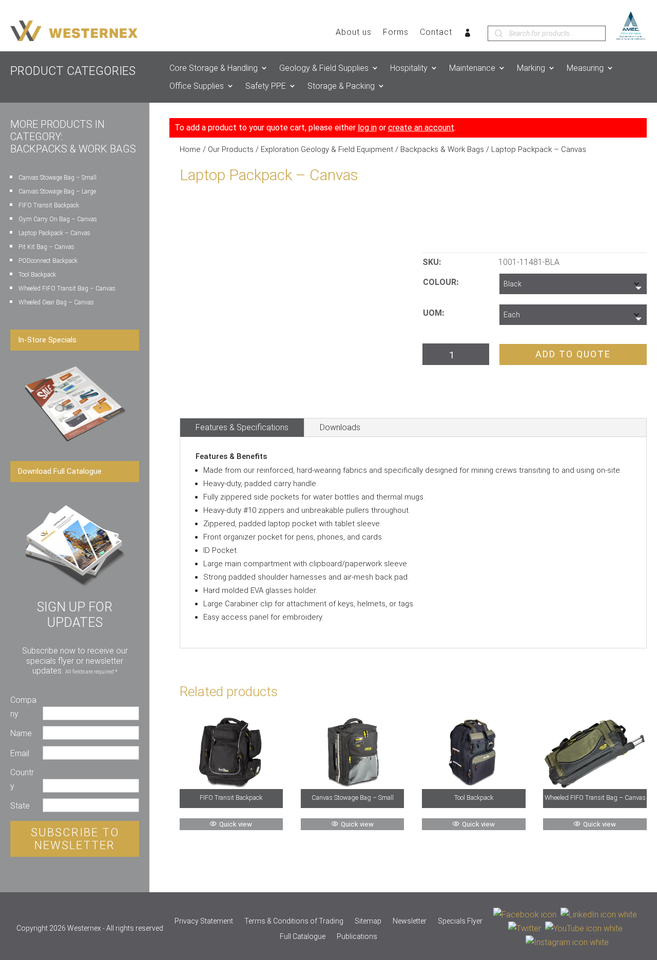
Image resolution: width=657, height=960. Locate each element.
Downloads (340, 427)
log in (367, 127)
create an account (421, 127)
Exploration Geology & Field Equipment (327, 149)
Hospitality (409, 68)
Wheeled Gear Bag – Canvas (56, 302)
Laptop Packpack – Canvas (54, 233)
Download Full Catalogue (60, 471)
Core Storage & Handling (213, 68)
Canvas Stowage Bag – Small (57, 177)
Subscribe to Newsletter (75, 839)
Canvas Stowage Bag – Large (57, 191)
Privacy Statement (204, 921)
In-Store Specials (47, 339)
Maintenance (472, 68)
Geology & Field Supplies (324, 68)
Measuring (585, 68)
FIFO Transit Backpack (48, 205)
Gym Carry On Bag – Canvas (57, 219)
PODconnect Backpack (48, 260)
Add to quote (573, 354)
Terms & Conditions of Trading (293, 921)
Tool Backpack (37, 274)
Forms (396, 33)
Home (190, 149)
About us (354, 33)
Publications (357, 936)
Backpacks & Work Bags (442, 149)
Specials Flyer (460, 921)
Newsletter (410, 921)
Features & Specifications (242, 427)
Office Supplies (196, 86)
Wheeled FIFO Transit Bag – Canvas (66, 288)
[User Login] (467, 35)
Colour (439, 282)
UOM (432, 313)
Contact (436, 33)
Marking (531, 68)
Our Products (231, 149)
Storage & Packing (341, 86)
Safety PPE (265, 86)
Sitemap (368, 921)
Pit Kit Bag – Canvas (46, 247)
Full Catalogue (302, 936)
